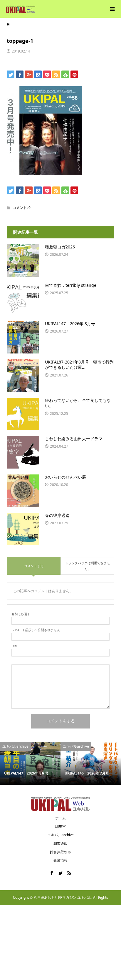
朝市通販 (60, 843)
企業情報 (60, 860)
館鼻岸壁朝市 (60, 851)
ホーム (60, 818)
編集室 (60, 826)
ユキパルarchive (61, 834)
